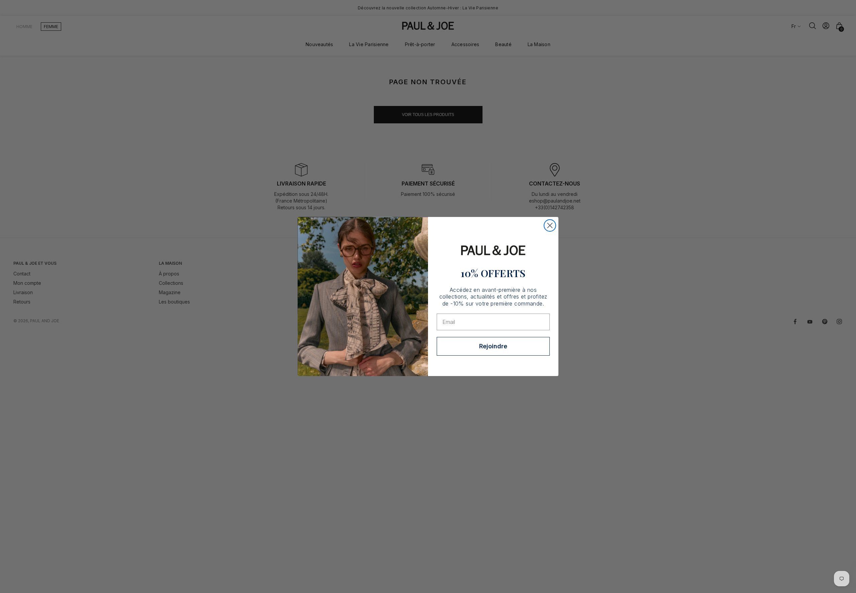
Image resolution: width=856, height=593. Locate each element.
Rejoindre (493, 346)
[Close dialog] (550, 225)
